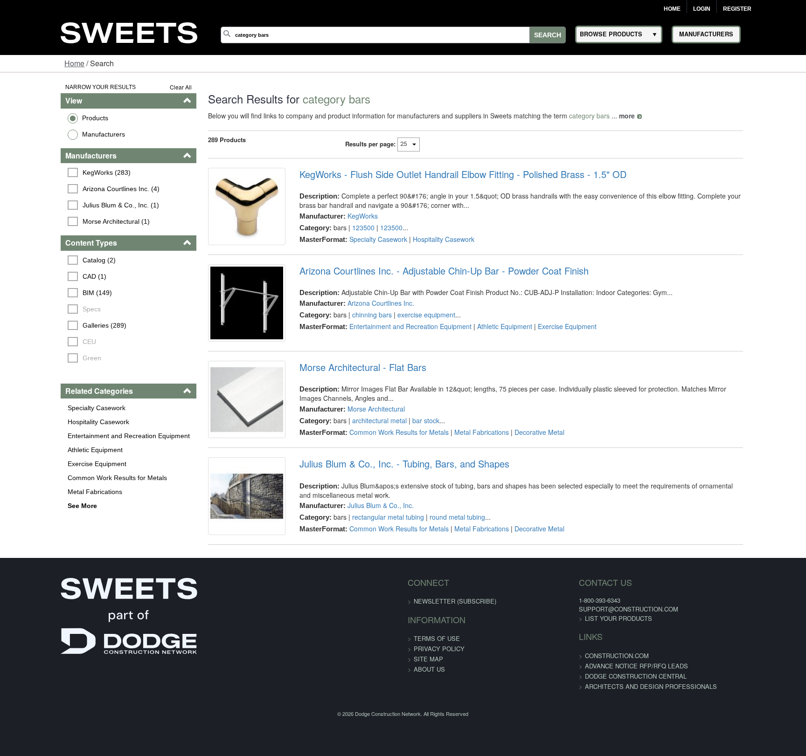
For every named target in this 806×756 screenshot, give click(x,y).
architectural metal (361, 448)
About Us (429, 725)
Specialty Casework (44, 408)
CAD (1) (43, 276)
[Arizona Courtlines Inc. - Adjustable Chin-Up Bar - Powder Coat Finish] (222, 324)
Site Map (428, 714)
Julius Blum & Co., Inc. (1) (69, 205)
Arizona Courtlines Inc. (363, 317)
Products (42, 118)
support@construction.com (576, 664)
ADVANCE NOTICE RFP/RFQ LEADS (584, 721)
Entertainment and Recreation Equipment (76, 436)
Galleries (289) (53, 325)
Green (40, 358)
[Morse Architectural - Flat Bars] (222, 434)
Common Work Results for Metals (64, 477)
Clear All (149, 87)
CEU (38, 341)
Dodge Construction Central (584, 732)
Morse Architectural (358, 436)
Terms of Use (437, 694)
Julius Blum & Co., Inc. (363, 547)
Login (701, 9)
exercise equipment (409, 328)
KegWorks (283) (55, 172)
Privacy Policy (439, 704)
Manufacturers (50, 134)
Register (737, 9)
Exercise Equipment (44, 463)
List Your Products (566, 674)
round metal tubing (439, 559)
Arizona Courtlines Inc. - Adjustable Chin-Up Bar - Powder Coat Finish (426, 284)
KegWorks (345, 215)
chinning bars (354, 328)
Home (672, 9)
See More (29, 505)
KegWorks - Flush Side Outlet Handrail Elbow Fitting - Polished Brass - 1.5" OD (445, 174)
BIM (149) (46, 292)
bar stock (408, 448)
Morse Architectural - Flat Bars (345, 395)
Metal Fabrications (42, 491)
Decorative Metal (522, 460)
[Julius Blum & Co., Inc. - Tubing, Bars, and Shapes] (222, 545)
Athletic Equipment (42, 450)
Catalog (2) (47, 260)
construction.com (565, 711)
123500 (345, 227)
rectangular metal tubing (370, 559)
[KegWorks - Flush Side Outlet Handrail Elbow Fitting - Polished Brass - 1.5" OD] (222, 213)
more (595, 115)
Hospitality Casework (45, 422)
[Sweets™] (129, 31)
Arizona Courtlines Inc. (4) (69, 188)
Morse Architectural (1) (64, 221)
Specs (40, 309)
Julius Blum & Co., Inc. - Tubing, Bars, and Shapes (387, 505)
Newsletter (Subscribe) (455, 657)
